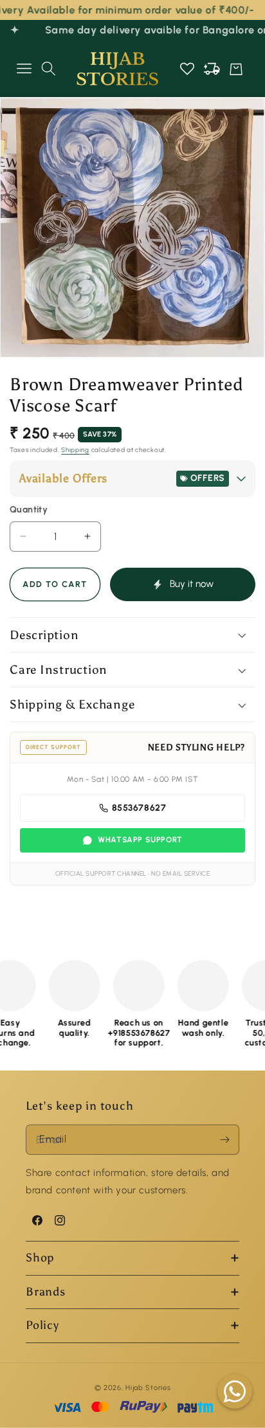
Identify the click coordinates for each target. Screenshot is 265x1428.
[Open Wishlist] (187, 69)
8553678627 (139, 807)
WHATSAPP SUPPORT (140, 839)
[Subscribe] (224, 1140)
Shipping (75, 450)
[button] (24, 69)
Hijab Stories (147, 1388)
